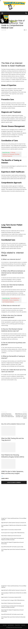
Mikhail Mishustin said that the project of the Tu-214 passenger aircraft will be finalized (21, 416)
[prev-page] (1, 476)
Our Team (5, 625)
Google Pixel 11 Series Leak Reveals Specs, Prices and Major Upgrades (13, 519)
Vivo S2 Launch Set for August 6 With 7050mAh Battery (12, 532)
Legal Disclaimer (11, 625)
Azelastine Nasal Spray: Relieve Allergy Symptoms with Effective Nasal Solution (7, 415)
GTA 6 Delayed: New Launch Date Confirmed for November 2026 (13, 550)
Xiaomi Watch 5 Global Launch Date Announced (11, 535)
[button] (2, 13)
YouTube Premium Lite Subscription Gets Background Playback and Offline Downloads (12, 539)
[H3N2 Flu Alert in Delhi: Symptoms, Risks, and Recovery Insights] (14, 464)
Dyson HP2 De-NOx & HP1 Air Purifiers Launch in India (12, 546)
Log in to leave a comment (14, 482)
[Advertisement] (14, 46)
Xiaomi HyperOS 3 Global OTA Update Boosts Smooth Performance (12, 543)
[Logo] (4, 23)
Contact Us (23, 625)
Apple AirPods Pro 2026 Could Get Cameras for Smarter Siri (13, 522)
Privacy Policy (17, 625)
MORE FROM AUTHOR (18, 424)
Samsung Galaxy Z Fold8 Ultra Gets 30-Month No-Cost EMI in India (13, 526)
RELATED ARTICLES (6, 424)
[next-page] (2, 476)
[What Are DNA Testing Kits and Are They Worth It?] (14, 431)
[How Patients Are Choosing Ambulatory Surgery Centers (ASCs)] (14, 447)
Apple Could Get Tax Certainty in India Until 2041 (11, 529)
